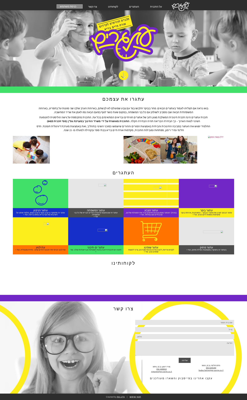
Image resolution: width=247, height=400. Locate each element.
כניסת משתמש (68, 6)
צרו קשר (92, 6)
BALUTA (121, 397)
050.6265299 (211, 368)
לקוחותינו (113, 6)
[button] (15, 150)
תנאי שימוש (135, 397)
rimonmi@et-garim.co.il (161, 371)
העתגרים (134, 6)
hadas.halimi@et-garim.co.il (211, 370)
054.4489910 (161, 369)
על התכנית (156, 6)
